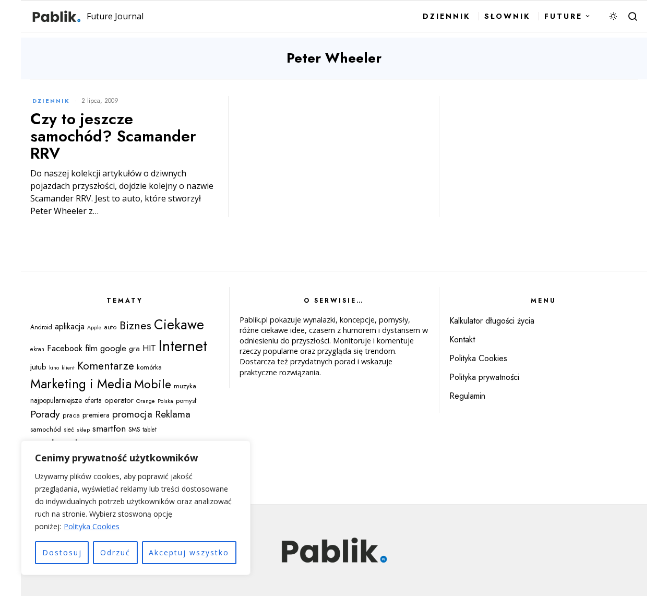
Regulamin (467, 396)
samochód (45, 429)
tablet (149, 429)
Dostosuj (62, 552)
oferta (93, 400)
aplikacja (70, 326)
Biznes (135, 325)
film (91, 348)
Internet (183, 346)
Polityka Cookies (92, 526)
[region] (135, 507)
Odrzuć (115, 552)
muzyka (185, 386)
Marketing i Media (81, 384)
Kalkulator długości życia (491, 321)
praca (71, 415)
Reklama (172, 414)
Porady (45, 414)
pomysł (186, 401)
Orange (145, 401)
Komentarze (105, 366)
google (113, 348)
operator (119, 400)
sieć (69, 429)
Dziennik (51, 101)
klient (68, 368)
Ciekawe (179, 325)
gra (134, 348)
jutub (38, 367)
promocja (132, 414)
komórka (149, 367)
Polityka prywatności (484, 377)
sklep (83, 429)
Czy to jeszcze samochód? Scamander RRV (113, 136)
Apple (94, 327)
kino (54, 367)
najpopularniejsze (56, 400)
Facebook (64, 348)
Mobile (152, 384)
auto (110, 327)
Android (41, 327)
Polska (165, 401)
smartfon (109, 428)
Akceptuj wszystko (189, 552)
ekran (37, 349)
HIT (149, 348)
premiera (96, 415)
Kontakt (462, 339)
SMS (134, 429)
